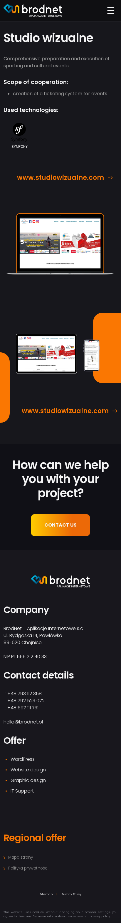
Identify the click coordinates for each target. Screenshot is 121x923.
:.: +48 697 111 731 (21, 707)
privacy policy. (100, 916)
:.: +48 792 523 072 (24, 700)
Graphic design (28, 780)
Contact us (60, 525)
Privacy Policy (71, 894)
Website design (28, 769)
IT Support (22, 791)
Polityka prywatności (28, 868)
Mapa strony (20, 857)
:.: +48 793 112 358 (23, 693)
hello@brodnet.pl (23, 721)
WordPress (23, 759)
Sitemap (46, 894)
